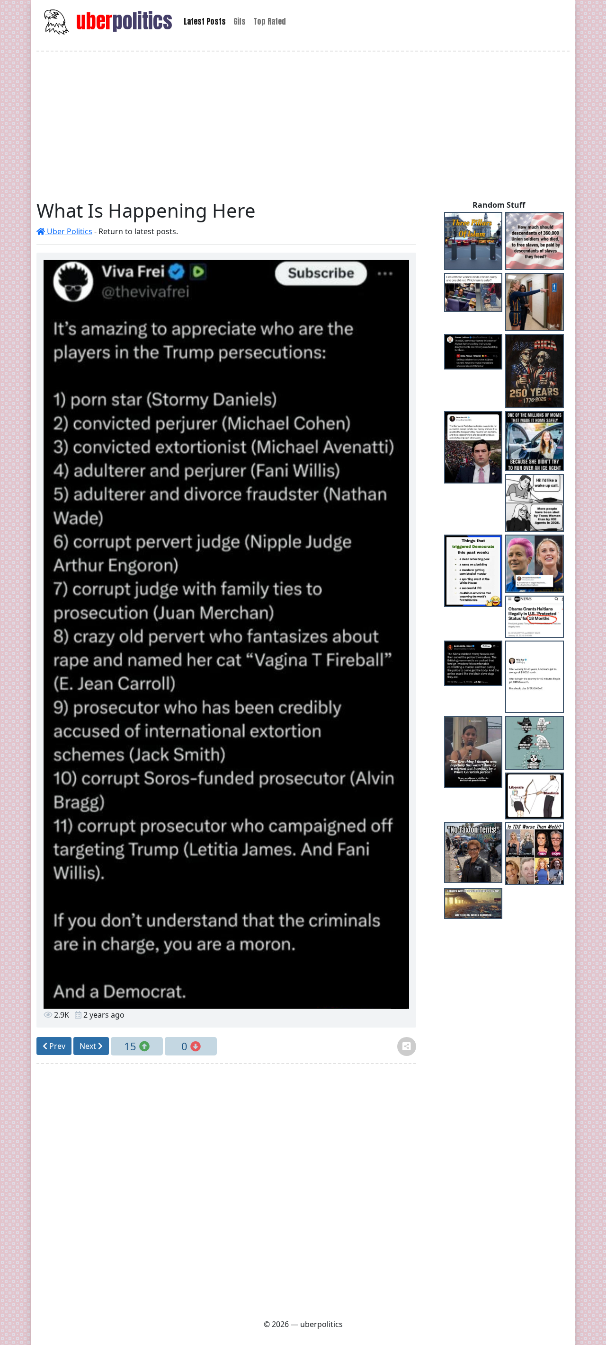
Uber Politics (68, 231)
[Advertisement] (303, 125)
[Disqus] (226, 1190)
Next (89, 1046)
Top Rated (269, 21)
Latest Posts (205, 21)
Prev (56, 1046)
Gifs (239, 21)
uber (121, 21)
